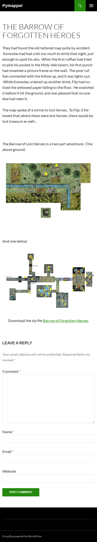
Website (9, 471)
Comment (11, 371)
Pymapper (12, 5)
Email (7, 451)
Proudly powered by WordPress (22, 536)
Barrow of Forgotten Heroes (65, 320)
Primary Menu (91, 5)
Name (8, 431)
